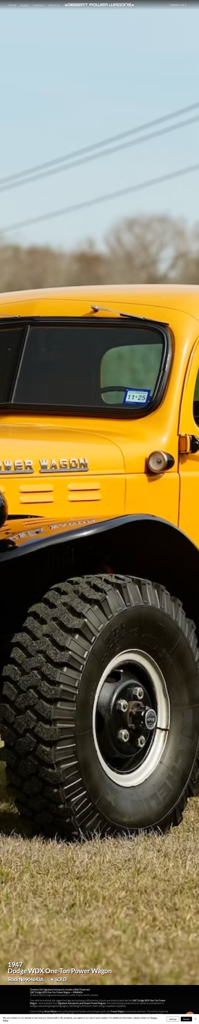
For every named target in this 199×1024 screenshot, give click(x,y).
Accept (186, 1019)
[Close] (195, 1019)
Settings (173, 1019)
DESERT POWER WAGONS (99, 5)
